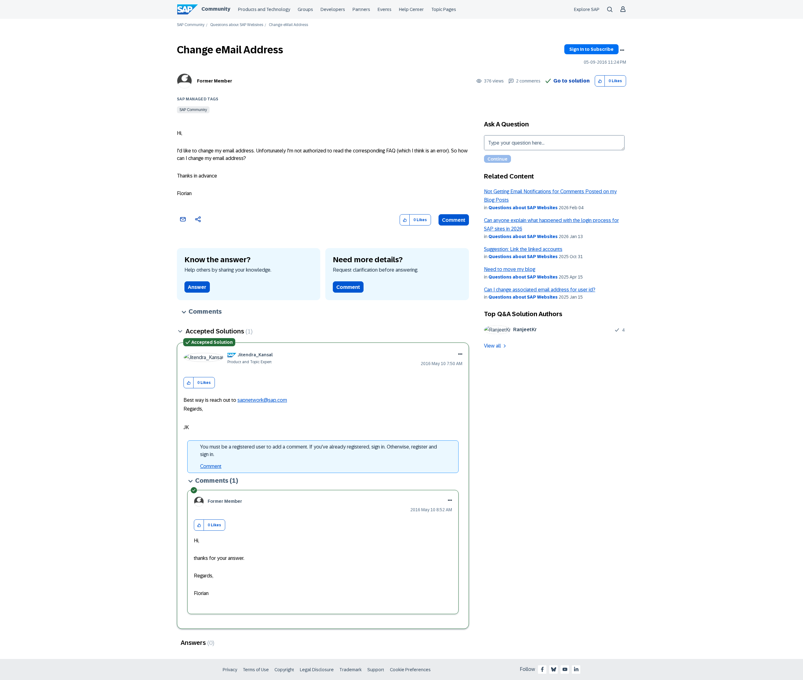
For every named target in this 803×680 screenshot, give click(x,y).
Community (215, 9)
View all (492, 345)
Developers (333, 9)
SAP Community (191, 25)
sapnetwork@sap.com (262, 400)
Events (384, 9)
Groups (305, 9)
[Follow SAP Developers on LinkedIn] (576, 669)
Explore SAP (586, 9)
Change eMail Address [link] (288, 25)
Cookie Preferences (410, 669)
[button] (600, 81)
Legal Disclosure (317, 669)
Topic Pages (443, 9)
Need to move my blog (509, 269)
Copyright (284, 669)
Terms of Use (256, 669)
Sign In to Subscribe (591, 49)
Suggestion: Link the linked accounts (523, 249)
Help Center (411, 9)
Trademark (350, 669)
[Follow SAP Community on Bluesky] (553, 669)
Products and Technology (264, 9)
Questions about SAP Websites (236, 25)
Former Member (214, 80)
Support (375, 669)
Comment (453, 220)
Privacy (230, 669)
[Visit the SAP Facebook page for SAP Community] (542, 669)
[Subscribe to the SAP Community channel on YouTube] (564, 669)
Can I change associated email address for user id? (539, 289)
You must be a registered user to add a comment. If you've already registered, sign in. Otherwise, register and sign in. (318, 450)
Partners (361, 9)
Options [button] (622, 50)
